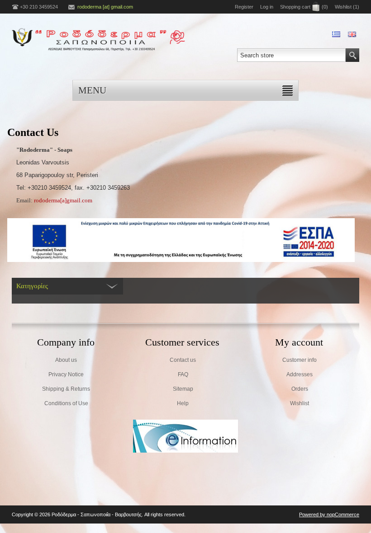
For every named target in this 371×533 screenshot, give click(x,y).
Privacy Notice (66, 374)
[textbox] (291, 55)
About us (66, 360)
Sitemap (183, 389)
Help (183, 403)
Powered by (313, 514)
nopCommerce (343, 514)
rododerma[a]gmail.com (63, 200)
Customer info (299, 360)
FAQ (183, 374)
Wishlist (299, 403)
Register (244, 6)
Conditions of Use (66, 403)
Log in (266, 6)
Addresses (299, 374)
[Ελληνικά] (336, 34)
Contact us (183, 360)
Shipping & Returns (66, 389)
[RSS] (185, 514)
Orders (299, 389)
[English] (352, 34)
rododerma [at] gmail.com (105, 6)
